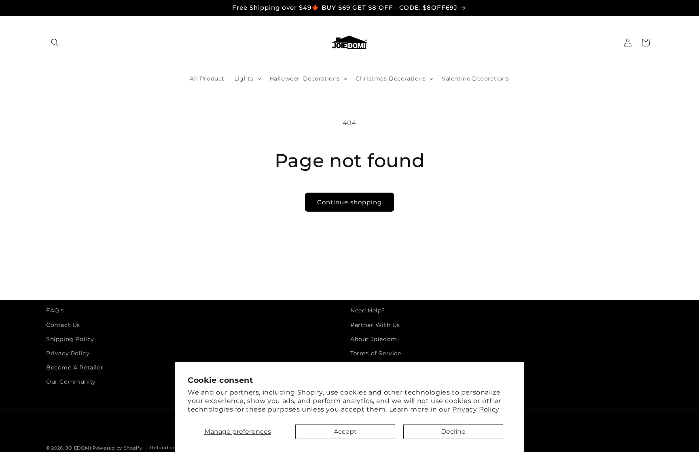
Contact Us (63, 325)
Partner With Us (375, 325)
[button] (55, 42)
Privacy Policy (475, 409)
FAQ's (55, 310)
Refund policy (167, 447)
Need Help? (367, 310)
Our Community (71, 381)
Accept (345, 431)
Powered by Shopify (117, 448)
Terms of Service (375, 353)
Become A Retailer (74, 367)
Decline (453, 431)
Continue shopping (349, 202)
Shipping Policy (70, 339)
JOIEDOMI (78, 448)
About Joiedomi (374, 339)
